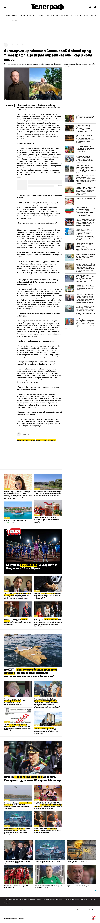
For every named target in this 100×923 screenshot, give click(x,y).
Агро (52, 15)
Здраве (34, 15)
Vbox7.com (12, 899)
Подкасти (59, 15)
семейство (51, 440)
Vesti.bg (24, 899)
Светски (78, 15)
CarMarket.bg (54, 899)
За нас (5, 909)
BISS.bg (61, 899)
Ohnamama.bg (79, 899)
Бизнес (47, 15)
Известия (94, 909)
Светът (28, 15)
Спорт (14, 15)
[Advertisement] (33, 456)
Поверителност (79, 909)
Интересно (86, 15)
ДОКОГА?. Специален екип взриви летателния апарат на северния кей (30, 673)
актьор (38, 440)
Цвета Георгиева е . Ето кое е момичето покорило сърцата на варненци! (47, 830)
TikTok (38, 909)
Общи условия (21, 918)
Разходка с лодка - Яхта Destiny (15, 520)
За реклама (10, 909)
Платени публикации (19, 909)
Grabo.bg (86, 899)
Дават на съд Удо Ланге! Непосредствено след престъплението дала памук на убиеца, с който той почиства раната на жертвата (48, 622)
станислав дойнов (23, 440)
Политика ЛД (87, 909)
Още (92, 15)
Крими (41, 15)
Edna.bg (93, 899)
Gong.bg (18, 899)
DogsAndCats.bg (69, 899)
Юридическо (68, 15)
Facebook (34, 909)
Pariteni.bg (46, 899)
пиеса (33, 440)
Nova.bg (39, 899)
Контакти (27, 909)
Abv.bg (5, 899)
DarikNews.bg (31, 899)
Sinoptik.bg (7, 902)
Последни (7, 15)
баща (44, 440)
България (21, 15)
